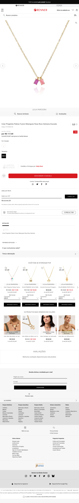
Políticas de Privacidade (25, 492)
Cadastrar (40, 387)
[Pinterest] (30, 476)
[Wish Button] (4, 176)
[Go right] (76, 65)
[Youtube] (35, 476)
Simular (71, 196)
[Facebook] (39, 476)
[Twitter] (44, 476)
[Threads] (48, 476)
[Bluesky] (53, 476)
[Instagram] (26, 476)
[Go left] (3, 65)
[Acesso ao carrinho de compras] (77, 10)
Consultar (69, 212)
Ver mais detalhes (8, 242)
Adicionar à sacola (43, 176)
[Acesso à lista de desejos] (73, 10)
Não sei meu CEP (6, 200)
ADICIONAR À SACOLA (12, 304)
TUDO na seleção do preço (39, 2)
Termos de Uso (35, 492)
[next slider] (1, 287)
